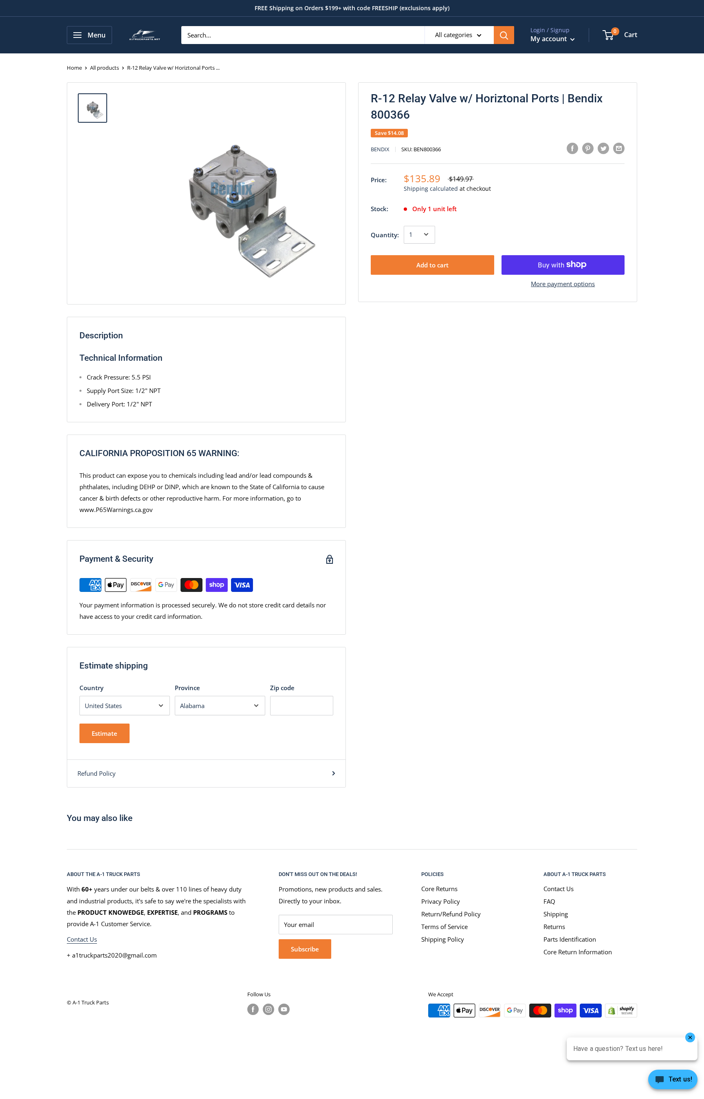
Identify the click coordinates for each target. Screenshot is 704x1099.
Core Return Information (577, 952)
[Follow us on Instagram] (268, 1009)
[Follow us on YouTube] (284, 1009)
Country (91, 688)
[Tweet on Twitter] (603, 148)
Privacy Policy (440, 901)
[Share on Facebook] (572, 148)
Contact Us (82, 939)
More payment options (563, 283)
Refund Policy (96, 773)
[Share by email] (619, 148)
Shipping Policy (442, 939)
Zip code (282, 688)
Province (187, 688)
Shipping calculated (431, 188)
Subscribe (305, 949)
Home (74, 67)
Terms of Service (444, 926)
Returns (554, 926)
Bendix (380, 149)
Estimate (104, 733)
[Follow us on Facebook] (253, 1009)
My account (549, 38)
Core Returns (439, 889)
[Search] (504, 35)
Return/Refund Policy (451, 914)
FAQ (549, 901)
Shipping (555, 914)
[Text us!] (673, 1082)
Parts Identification (569, 939)
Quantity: (385, 234)
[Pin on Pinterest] (588, 148)
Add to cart (432, 264)
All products (104, 67)
